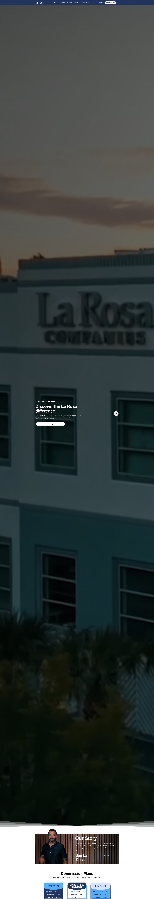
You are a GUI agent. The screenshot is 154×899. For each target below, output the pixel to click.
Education (69, 2)
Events (83, 2)
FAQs (87, 2)
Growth (62, 2)
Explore (55, 2)
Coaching (76, 2)
